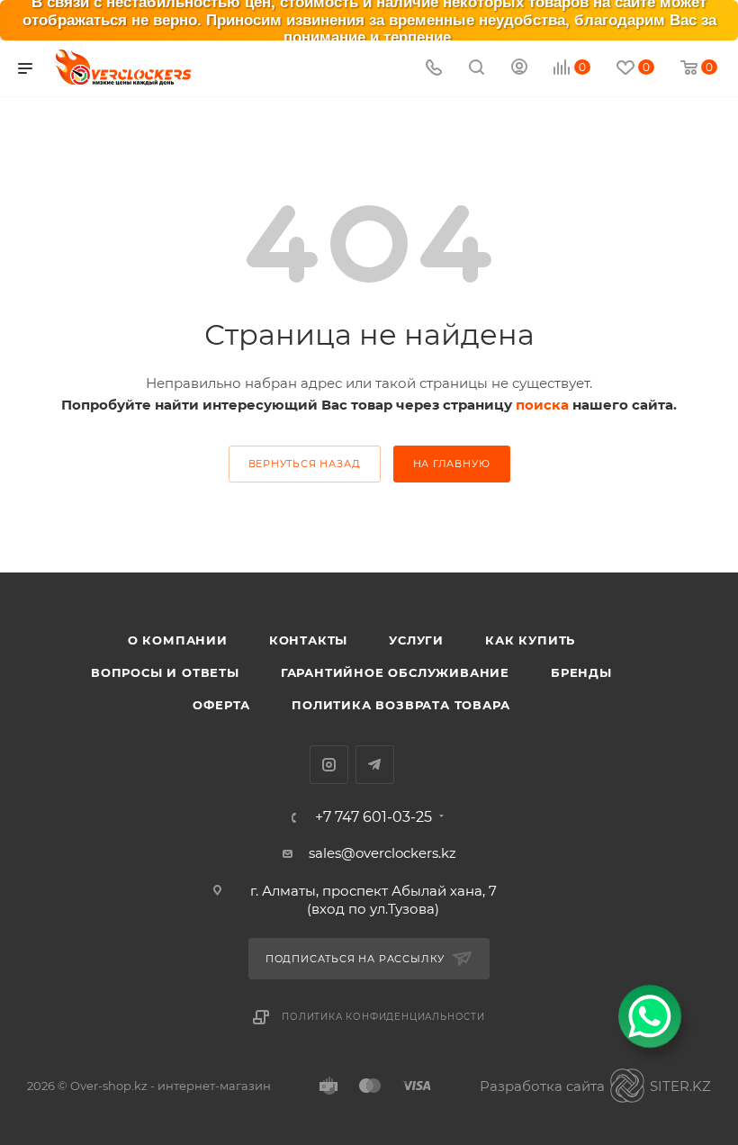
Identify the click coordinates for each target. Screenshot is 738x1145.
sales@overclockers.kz (382, 852)
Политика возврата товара (400, 705)
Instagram (329, 764)
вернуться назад (304, 463)
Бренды (581, 672)
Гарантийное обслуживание (395, 672)
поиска (542, 404)
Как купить (530, 640)
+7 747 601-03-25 (373, 817)
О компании (178, 640)
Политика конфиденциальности (383, 1017)
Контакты (308, 640)
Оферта (221, 705)
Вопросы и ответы (165, 672)
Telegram (375, 764)
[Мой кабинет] (519, 68)
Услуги (416, 640)
